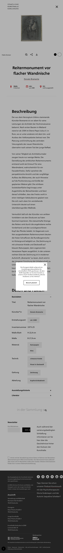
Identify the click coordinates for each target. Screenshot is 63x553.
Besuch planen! (31, 283)
